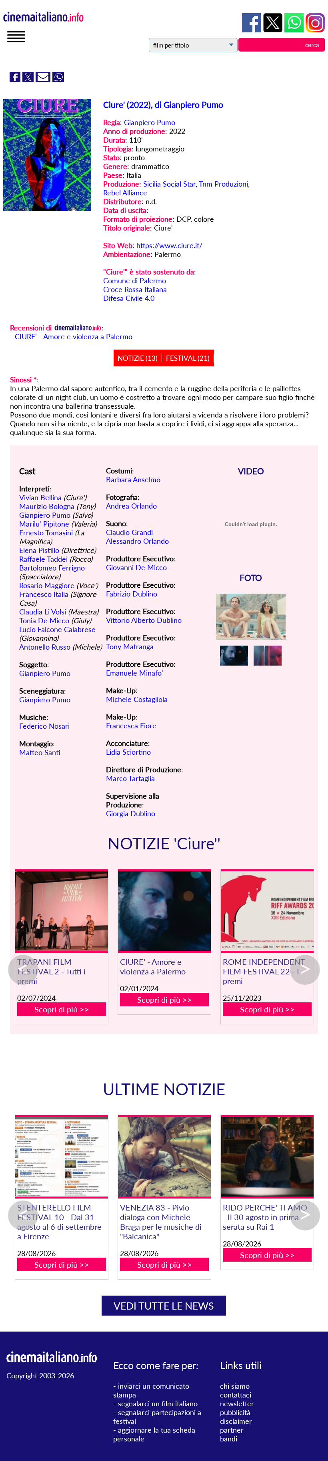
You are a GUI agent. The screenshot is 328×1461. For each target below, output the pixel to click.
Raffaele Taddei (43, 559)
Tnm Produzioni (223, 183)
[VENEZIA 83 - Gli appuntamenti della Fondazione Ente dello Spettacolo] (159, 1157)
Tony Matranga (130, 646)
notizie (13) (138, 358)
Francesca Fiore (131, 725)
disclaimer (236, 1421)
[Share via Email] (44, 79)
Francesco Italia (43, 594)
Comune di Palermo (134, 280)
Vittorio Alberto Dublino (144, 620)
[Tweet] (29, 79)
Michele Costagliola (137, 699)
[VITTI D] (56, 1157)
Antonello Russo (44, 646)
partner (232, 1429)
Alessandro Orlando (137, 541)
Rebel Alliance (125, 192)
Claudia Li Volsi (42, 611)
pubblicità (235, 1412)
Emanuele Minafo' (134, 672)
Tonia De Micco (44, 620)
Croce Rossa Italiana (135, 289)
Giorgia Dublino (130, 813)
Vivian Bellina (40, 497)
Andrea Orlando (131, 505)
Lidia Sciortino (128, 751)
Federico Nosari (44, 726)
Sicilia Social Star (169, 183)
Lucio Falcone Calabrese (57, 629)
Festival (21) (188, 358)
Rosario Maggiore (46, 585)
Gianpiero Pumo (149, 122)
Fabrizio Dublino (131, 593)
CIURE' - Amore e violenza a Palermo (73, 336)
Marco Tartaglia (130, 778)
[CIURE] (164, 911)
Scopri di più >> (61, 1009)
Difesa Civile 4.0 (128, 298)
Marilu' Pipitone (44, 523)
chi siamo (235, 1385)
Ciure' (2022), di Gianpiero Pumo (163, 104)
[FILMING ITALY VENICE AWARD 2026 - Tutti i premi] (262, 1157)
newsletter (237, 1403)
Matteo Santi (39, 752)
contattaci (235, 1394)
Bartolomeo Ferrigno (52, 567)
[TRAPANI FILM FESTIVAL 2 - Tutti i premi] (61, 911)
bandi (228, 1438)
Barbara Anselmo (133, 479)
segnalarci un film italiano (158, 1403)
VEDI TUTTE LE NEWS (164, 1306)
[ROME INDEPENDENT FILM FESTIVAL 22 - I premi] (267, 911)
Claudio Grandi (129, 532)
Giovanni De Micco (136, 567)
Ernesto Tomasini (46, 532)
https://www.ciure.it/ (169, 245)
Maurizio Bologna (46, 506)
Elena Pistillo (39, 550)
